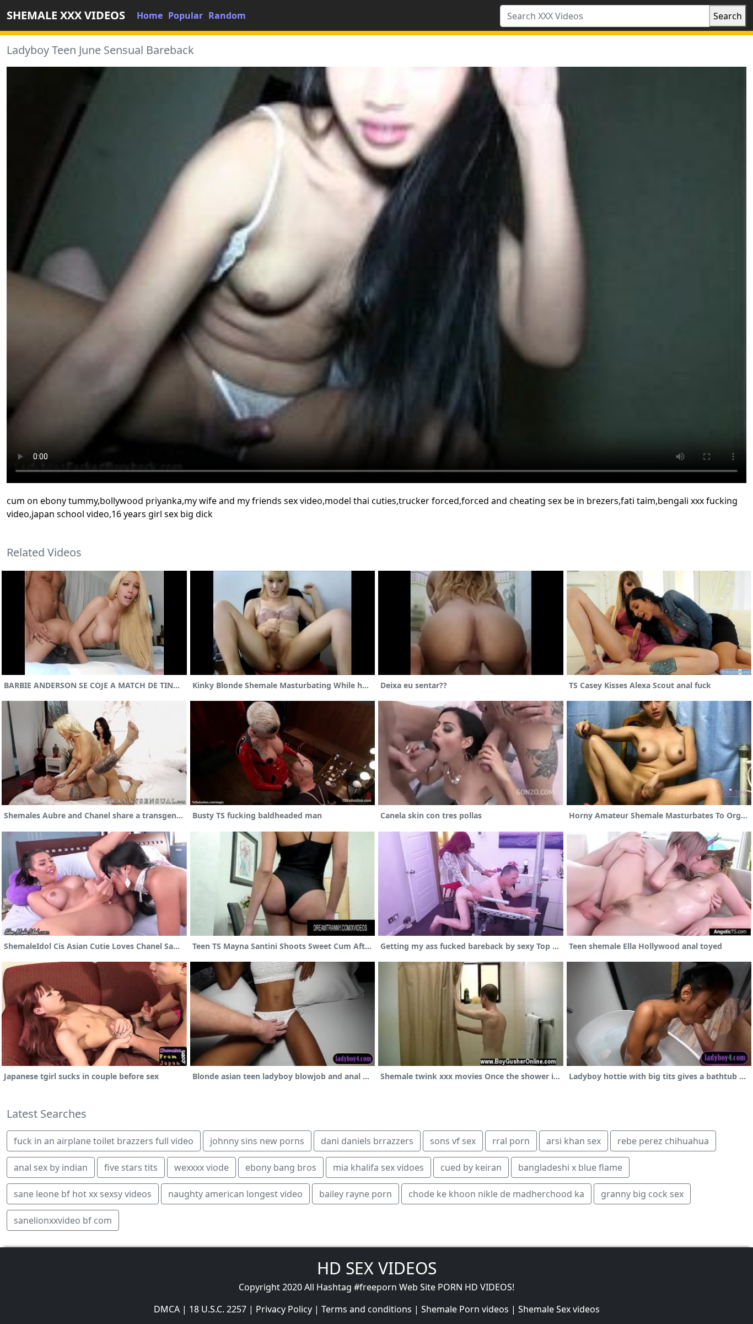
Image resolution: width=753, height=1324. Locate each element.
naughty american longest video (235, 1194)
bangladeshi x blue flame (570, 1167)
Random (227, 15)
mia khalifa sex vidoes (378, 1167)
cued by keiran (471, 1167)
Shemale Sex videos (559, 1309)
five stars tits (131, 1167)
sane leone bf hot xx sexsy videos (83, 1194)
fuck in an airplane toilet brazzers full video (103, 1141)
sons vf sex (453, 1141)
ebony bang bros (280, 1167)
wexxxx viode (201, 1167)
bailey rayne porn (355, 1194)
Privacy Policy (284, 1309)
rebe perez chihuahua (663, 1141)
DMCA (167, 1309)
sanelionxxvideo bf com (63, 1220)
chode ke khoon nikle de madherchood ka (496, 1194)
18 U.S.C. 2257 (217, 1309)
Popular (185, 15)
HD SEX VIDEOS (377, 1268)
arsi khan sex (573, 1141)
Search (727, 16)
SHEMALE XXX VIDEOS (66, 15)
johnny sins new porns (257, 1141)
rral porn (511, 1141)
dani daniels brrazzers (367, 1141)
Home (150, 15)
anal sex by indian (51, 1167)
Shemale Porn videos (465, 1309)
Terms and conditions (366, 1309)
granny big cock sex (642, 1194)
